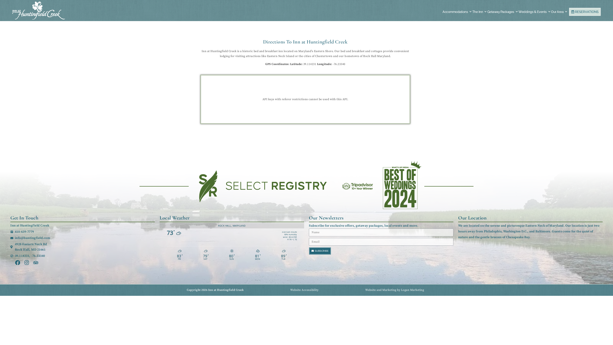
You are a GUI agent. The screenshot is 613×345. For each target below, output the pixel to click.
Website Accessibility (304, 290)
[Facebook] (18, 262)
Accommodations (455, 12)
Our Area (557, 12)
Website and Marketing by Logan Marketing (394, 290)
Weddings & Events (532, 12)
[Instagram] (27, 262)
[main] (305, 54)
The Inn (477, 12)
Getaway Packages (500, 12)
